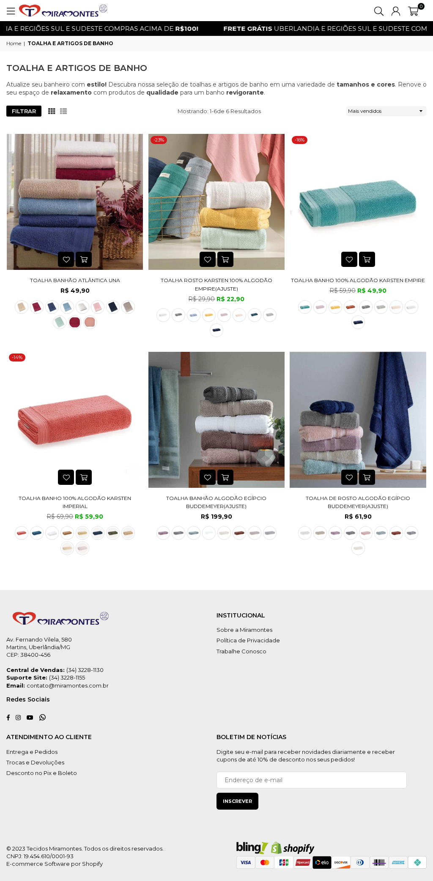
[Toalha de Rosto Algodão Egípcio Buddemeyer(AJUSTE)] (358, 419)
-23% (158, 140)
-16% (299, 140)
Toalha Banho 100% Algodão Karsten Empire (358, 280)
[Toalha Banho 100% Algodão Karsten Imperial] (75, 419)
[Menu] (11, 10)
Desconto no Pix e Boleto (41, 773)
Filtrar (24, 111)
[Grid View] (52, 111)
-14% (17, 357)
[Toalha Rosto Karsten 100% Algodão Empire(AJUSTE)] (216, 202)
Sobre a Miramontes (244, 629)
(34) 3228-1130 (85, 669)
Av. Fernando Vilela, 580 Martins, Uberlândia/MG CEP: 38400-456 (39, 647)
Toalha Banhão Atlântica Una (75, 280)
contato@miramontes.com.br (68, 685)
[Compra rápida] (84, 259)
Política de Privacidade (248, 640)
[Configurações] (395, 10)
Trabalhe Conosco (241, 651)
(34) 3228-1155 (67, 677)
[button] (413, 10)
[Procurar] (378, 10)
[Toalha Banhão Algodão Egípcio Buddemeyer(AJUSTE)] (216, 419)
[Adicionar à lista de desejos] (66, 259)
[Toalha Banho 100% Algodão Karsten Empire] (358, 202)
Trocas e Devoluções (35, 762)
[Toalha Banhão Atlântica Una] (75, 202)
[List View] (63, 111)
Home (13, 43)
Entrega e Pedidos (32, 751)
